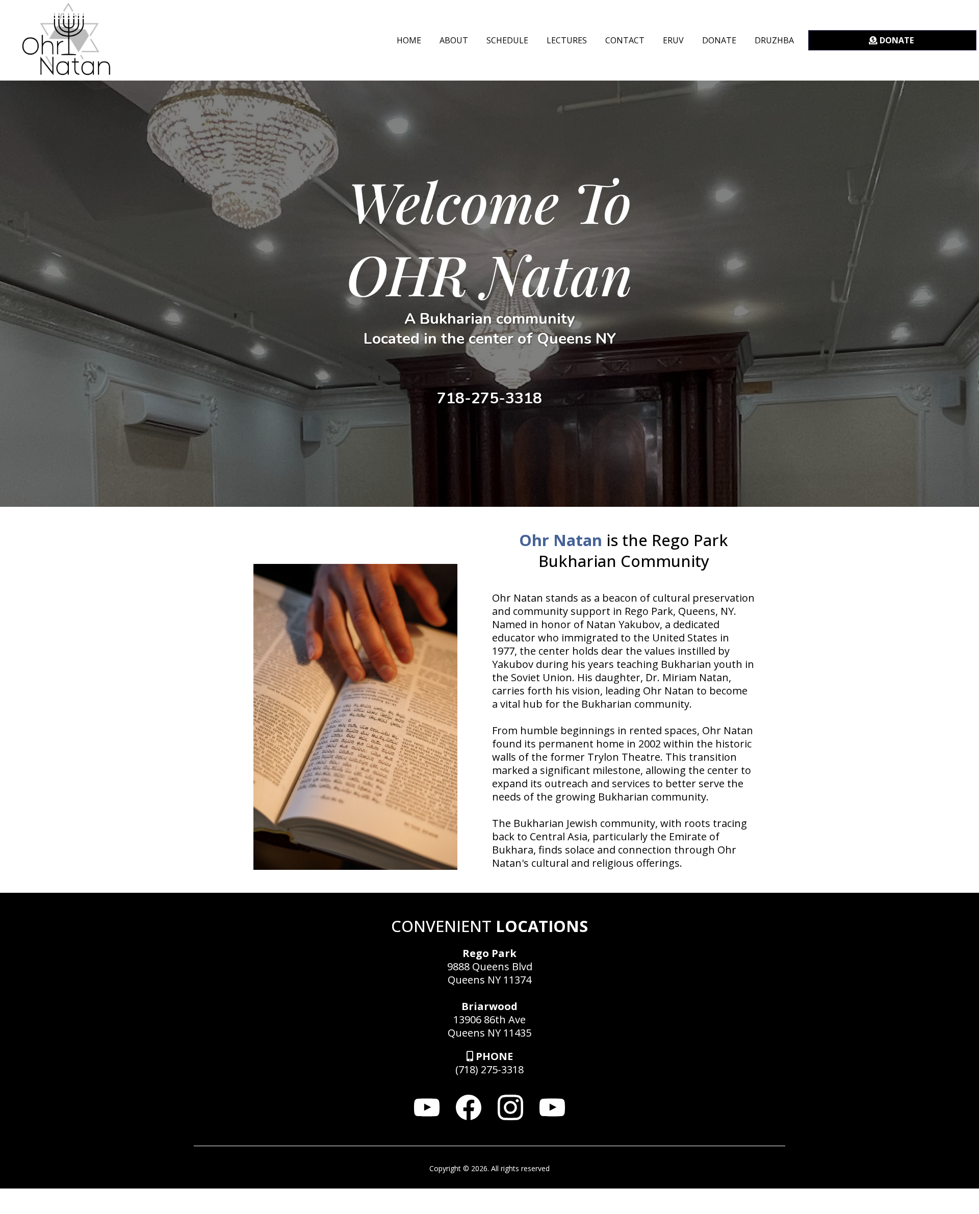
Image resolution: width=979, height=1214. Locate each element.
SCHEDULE (507, 40)
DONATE (719, 40)
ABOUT (454, 40)
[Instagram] (510, 1107)
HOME (409, 40)
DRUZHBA (774, 40)
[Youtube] (427, 1107)
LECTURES (567, 40)
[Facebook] (469, 1107)
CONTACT (625, 40)
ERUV (673, 40)
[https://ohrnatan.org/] (66, 39)
